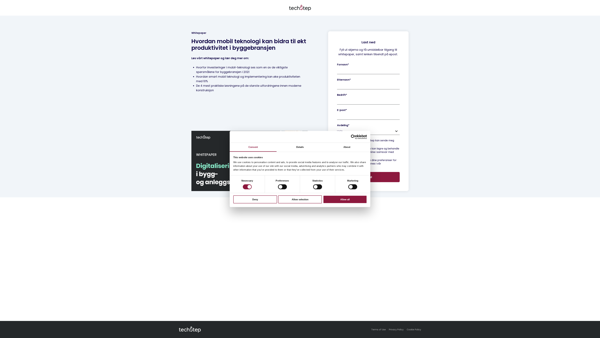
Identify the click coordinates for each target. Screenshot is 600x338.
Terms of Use (378, 329)
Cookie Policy (414, 329)
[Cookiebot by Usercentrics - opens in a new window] (353, 136)
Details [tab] (300, 147)
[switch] (282, 186)
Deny (255, 199)
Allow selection (300, 199)
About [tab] (346, 147)
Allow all (345, 199)
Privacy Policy (396, 329)
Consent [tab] (253, 147)
